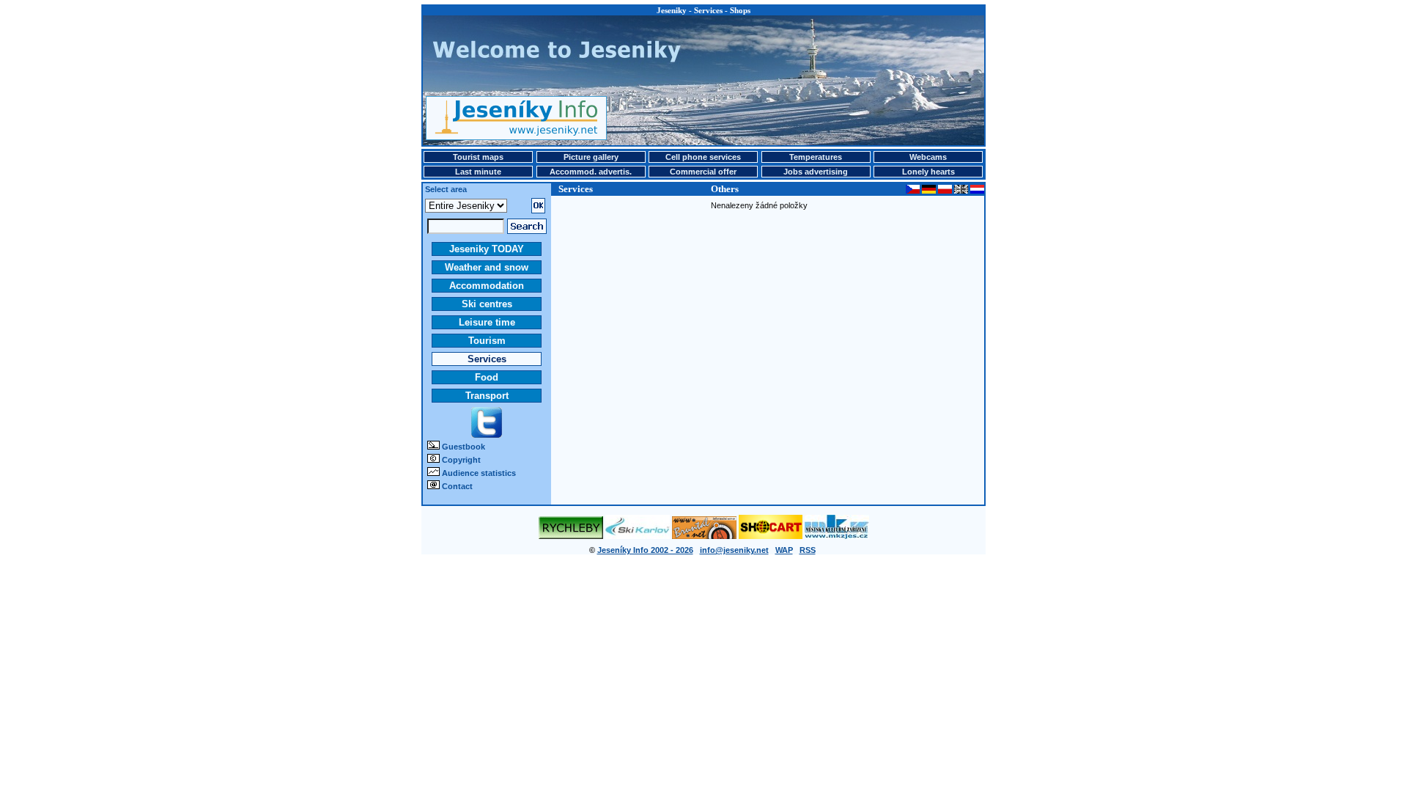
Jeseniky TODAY (486, 248)
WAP (784, 550)
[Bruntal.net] (704, 536)
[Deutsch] (929, 190)
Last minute (478, 171)
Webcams (928, 157)
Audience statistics (479, 473)
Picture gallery (591, 157)
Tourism (487, 340)
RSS (807, 550)
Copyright (461, 459)
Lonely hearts (928, 171)
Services (487, 358)
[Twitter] (486, 434)
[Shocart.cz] (770, 536)
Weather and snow (486, 267)
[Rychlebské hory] (571, 536)
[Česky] (913, 190)
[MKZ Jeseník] (837, 536)
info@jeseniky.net (734, 550)
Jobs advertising (815, 171)
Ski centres (487, 303)
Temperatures (815, 157)
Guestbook (463, 446)
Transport (487, 395)
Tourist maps (478, 157)
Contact (457, 486)
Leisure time (487, 322)
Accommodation (486, 285)
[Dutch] (977, 190)
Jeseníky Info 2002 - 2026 (645, 550)
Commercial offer (703, 171)
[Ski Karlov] (637, 536)
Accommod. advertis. (591, 171)
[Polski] (945, 190)
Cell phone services (703, 157)
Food (486, 377)
